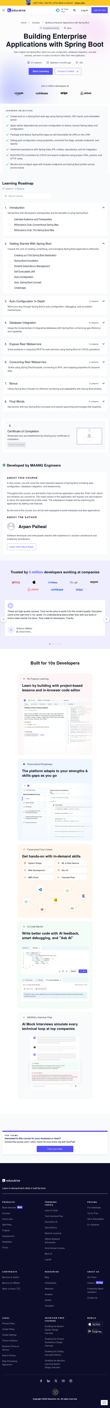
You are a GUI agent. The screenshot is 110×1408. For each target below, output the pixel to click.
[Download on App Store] (97, 1324)
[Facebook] (41, 1382)
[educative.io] (16, 10)
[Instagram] (71, 1382)
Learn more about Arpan (21, 546)
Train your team (55, 1148)
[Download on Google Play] (97, 1331)
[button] (3, 10)
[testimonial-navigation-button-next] (106, 619)
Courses (36, 22)
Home (23, 22)
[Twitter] (56, 1382)
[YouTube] (63, 1382)
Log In (84, 10)
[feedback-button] (104, 1402)
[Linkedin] (48, 1382)
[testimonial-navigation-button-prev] (3, 619)
